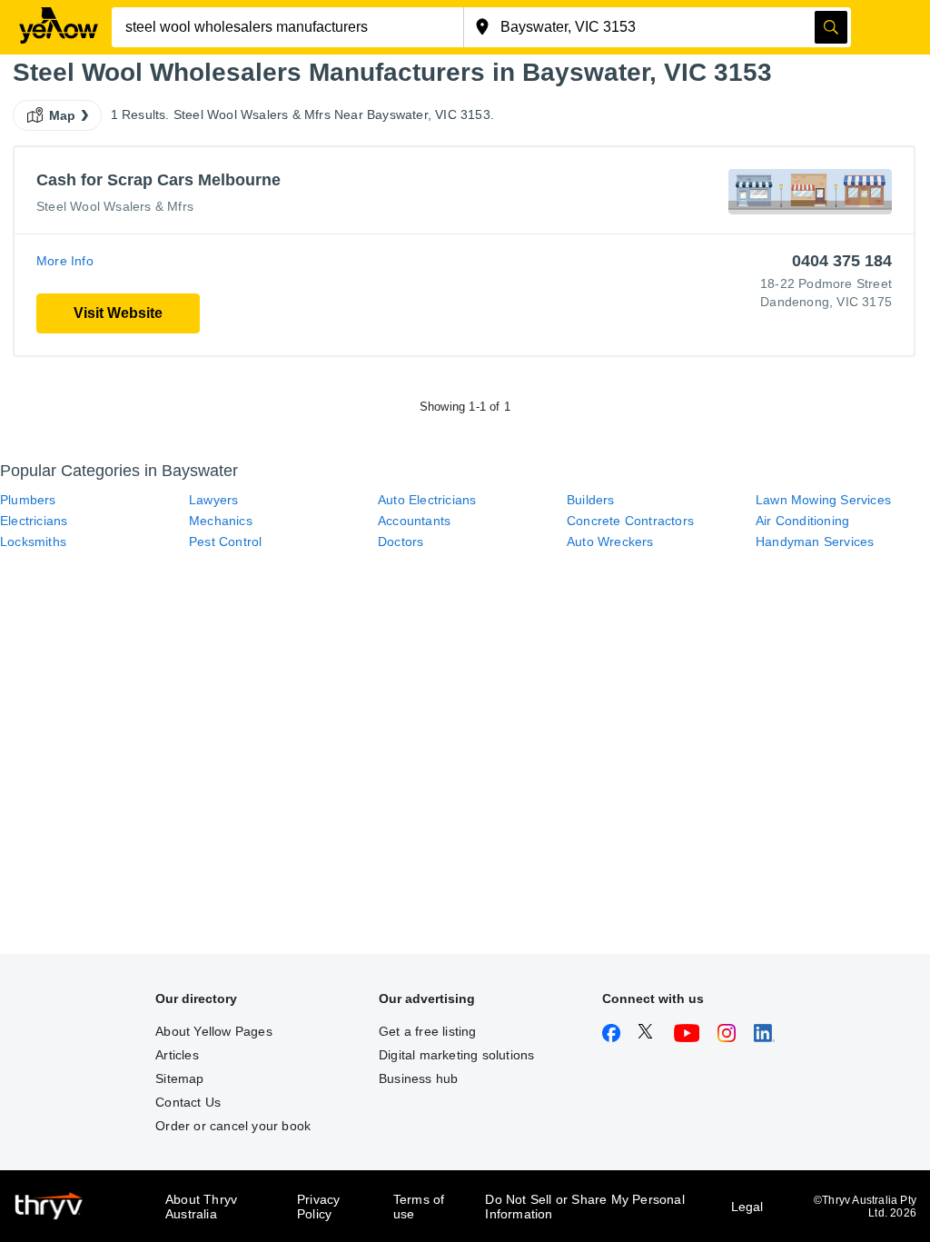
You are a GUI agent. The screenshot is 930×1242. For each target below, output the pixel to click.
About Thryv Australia (201, 1206)
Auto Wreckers (610, 541)
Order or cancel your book (233, 1125)
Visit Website (118, 313)
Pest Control (225, 541)
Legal (747, 1206)
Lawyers (213, 499)
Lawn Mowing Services (823, 499)
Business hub (418, 1078)
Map (62, 115)
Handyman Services (815, 541)
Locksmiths (33, 541)
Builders (591, 499)
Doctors (400, 541)
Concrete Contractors (630, 520)
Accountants (414, 520)
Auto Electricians (427, 499)
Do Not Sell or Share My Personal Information (584, 1206)
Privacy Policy (318, 1206)
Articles (177, 1055)
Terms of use (419, 1206)
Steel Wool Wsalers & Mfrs (114, 206)
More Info (65, 260)
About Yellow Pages (213, 1031)
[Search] (831, 27)
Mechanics (220, 520)
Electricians (33, 520)
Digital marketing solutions (456, 1055)
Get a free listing (428, 1031)
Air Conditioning (802, 520)
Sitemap (179, 1078)
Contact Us (188, 1102)
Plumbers (28, 499)
